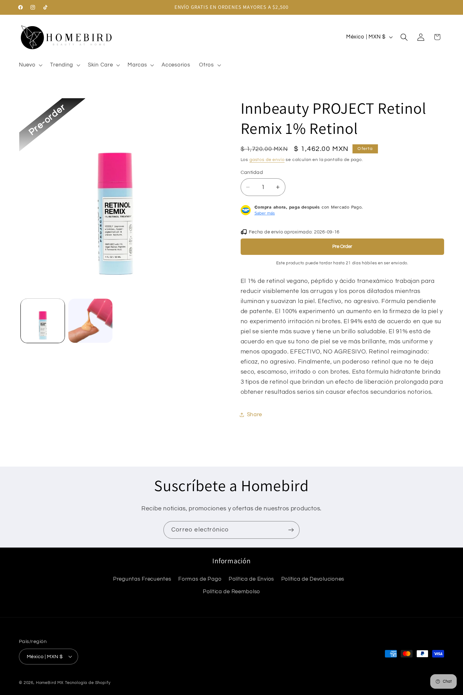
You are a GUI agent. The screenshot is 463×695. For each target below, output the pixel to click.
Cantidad (252, 172)
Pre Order (342, 246)
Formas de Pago (199, 579)
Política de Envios (251, 579)
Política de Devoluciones (312, 579)
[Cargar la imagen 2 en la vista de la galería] (90, 320)
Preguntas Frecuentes (142, 579)
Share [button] (254, 414)
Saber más (264, 213)
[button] (30, 65)
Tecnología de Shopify (88, 682)
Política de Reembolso (231, 591)
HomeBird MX (50, 682)
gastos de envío (267, 159)
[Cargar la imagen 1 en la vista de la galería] (43, 320)
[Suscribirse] (291, 530)
